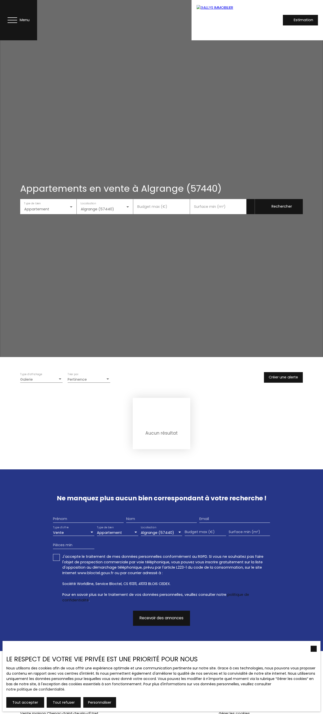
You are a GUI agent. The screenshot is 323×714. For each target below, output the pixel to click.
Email (204, 518)
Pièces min (62, 545)
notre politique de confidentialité (35, 689)
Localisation (88, 203)
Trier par (73, 374)
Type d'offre (61, 527)
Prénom (60, 518)
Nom (130, 518)
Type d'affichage (31, 374)
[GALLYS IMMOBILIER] (227, 20)
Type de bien (32, 203)
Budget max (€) (152, 206)
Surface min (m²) (210, 206)
